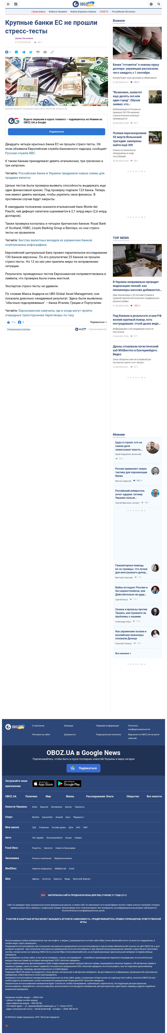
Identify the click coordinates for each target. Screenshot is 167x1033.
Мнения (119, 434)
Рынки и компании (41, 858)
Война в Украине (58, 11)
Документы (70, 734)
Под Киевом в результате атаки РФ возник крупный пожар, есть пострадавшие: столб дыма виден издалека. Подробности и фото (137, 320)
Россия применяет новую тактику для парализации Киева (131, 472)
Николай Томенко (123, 643)
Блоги (110, 796)
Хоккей (59, 817)
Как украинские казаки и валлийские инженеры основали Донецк (130, 635)
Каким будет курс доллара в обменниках (135, 77)
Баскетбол (47, 817)
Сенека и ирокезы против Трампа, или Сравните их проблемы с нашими (131, 613)
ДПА (71, 827)
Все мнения (122, 653)
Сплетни (46, 879)
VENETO (104, 11)
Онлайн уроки (59, 827)
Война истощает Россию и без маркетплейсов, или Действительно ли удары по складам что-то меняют (131, 591)
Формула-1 (78, 817)
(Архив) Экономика (24, 38)
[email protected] (42, 1009)
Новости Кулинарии (65, 848)
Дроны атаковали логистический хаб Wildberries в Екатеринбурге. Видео (135, 350)
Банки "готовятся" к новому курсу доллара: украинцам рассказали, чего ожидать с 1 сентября (136, 68)
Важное (119, 21)
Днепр (68, 807)
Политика (31, 796)
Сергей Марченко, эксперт (127, 503)
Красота (58, 879)
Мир (48, 796)
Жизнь (70, 796)
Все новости (154, 796)
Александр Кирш (123, 622)
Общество (133, 796)
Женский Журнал (82, 879)
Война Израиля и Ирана (83, 11)
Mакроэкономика (63, 858)
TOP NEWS (121, 238)
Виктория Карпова (124, 577)
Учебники (44, 827)
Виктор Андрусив (123, 481)
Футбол (35, 817)
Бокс (68, 817)
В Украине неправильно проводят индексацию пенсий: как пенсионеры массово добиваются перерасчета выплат (136, 286)
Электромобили (54, 837)
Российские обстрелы (123, 11)
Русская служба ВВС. (20, 153)
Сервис (78, 837)
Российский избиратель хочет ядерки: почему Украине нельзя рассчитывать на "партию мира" (131, 494)
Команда (68, 725)
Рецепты (36, 848)
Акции (68, 837)
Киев (34, 807)
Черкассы (79, 807)
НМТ (85, 827)
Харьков (44, 807)
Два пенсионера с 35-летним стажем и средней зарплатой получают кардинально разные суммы (136, 298)
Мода (67, 879)
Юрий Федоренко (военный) (128, 454)
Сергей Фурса (121, 599)
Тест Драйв (37, 837)
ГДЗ (34, 827)
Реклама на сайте (41, 734)
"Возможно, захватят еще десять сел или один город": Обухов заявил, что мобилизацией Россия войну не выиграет (128, 98)
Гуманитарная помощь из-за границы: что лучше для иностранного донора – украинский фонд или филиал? (131, 569)
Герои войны (38, 11)
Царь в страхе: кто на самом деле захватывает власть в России (129, 446)
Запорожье (56, 807)
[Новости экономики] (80, 330)
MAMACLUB (60, 868)
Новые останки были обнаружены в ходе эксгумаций (124, 153)
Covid (71, 868)
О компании (38, 725)
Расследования (95, 796)
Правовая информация (107, 725)
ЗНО (78, 827)
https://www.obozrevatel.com (113, 940)
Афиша (35, 879)
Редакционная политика (18, 329)
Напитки (48, 848)
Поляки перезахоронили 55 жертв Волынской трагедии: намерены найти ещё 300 (129, 139)
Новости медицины (42, 868)
